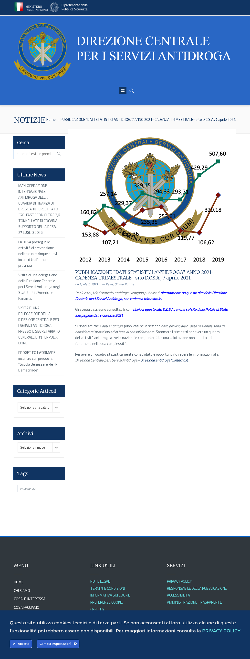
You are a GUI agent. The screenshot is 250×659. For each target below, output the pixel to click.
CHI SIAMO (22, 590)
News (109, 284)
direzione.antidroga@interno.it (164, 360)
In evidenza (27, 488)
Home (51, 119)
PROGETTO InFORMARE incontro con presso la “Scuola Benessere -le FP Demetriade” (37, 361)
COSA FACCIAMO (26, 607)
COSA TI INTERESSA (29, 599)
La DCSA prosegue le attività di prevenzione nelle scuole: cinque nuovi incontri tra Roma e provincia (37, 253)
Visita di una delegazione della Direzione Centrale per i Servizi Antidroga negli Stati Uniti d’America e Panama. (39, 286)
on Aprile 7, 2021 (86, 284)
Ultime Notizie (124, 284)
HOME (18, 582)
